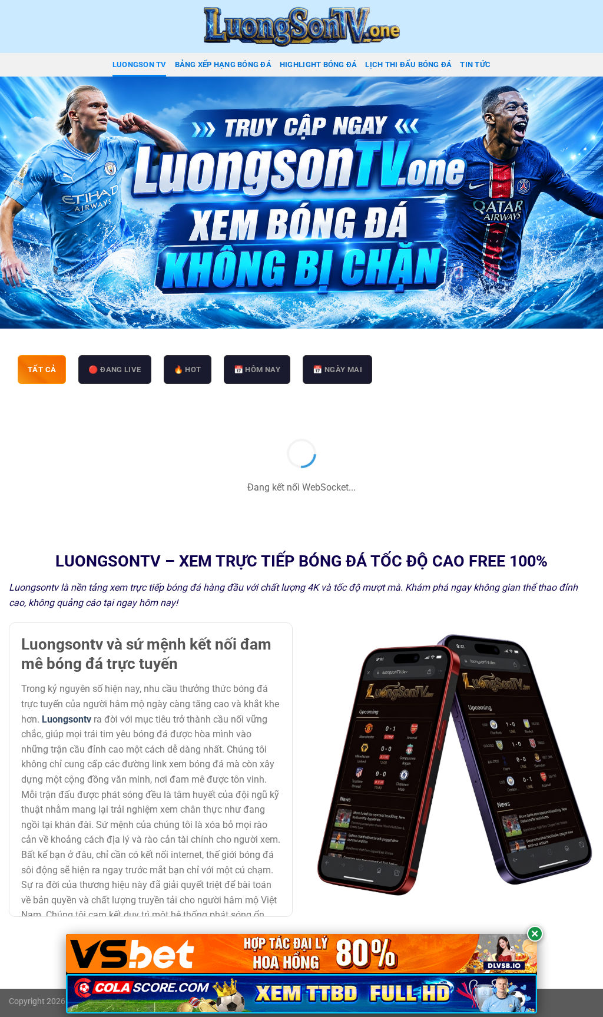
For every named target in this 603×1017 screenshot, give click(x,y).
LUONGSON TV (139, 64)
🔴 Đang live (114, 369)
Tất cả (42, 369)
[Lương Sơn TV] (301, 26)
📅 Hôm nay (257, 369)
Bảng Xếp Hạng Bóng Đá (223, 64)
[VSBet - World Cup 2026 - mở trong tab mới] (301, 953)
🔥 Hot (187, 369)
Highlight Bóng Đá (318, 64)
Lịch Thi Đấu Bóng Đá (408, 64)
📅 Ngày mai (337, 369)
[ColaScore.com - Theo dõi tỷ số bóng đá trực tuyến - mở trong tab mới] (301, 993)
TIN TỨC (475, 64)
